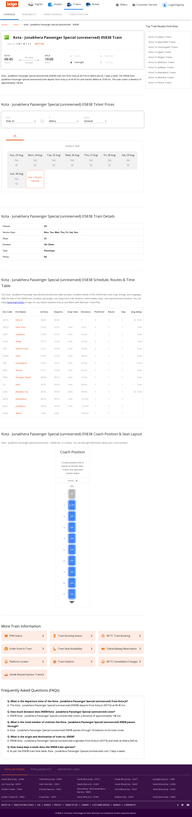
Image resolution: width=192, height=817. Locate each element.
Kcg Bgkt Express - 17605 (164, 779)
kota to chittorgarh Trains (163, 47)
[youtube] (188, 805)
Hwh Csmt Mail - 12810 (49, 784)
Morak (19, 370)
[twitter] (182, 805)
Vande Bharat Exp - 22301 (164, 789)
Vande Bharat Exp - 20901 (50, 779)
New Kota (20, 327)
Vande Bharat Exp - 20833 (164, 797)
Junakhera (20, 406)
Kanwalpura (21, 363)
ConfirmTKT (130, 805)
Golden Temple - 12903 (11, 789)
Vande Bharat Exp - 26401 (126, 784)
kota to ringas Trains (160, 57)
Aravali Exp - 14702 (47, 797)
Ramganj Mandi (23, 377)
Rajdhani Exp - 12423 (124, 797)
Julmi (18, 384)
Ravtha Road (22, 348)
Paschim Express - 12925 (50, 789)
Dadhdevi (20, 334)
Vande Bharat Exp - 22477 (126, 779)
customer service (101, 805)
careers (85, 805)
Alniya (18, 341)
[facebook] (178, 805)
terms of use (71, 805)
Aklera (19, 413)
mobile (47, 805)
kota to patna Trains (160, 82)
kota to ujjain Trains (160, 52)
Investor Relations (23, 805)
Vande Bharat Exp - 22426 (164, 784)
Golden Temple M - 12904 (12, 797)
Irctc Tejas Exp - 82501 (11, 784)
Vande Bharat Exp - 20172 (88, 779)
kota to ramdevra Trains (162, 72)
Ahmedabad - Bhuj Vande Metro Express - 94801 (91, 790)
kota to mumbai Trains (161, 77)
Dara (18, 355)
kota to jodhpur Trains (161, 67)
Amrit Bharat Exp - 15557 (126, 789)
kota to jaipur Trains (160, 36)
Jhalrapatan (21, 398)
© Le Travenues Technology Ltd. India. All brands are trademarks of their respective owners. (96, 813)
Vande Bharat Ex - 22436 (88, 797)
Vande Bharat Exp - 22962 (12, 779)
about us (5, 805)
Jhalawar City (22, 391)
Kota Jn (19, 319)
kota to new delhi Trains (162, 42)
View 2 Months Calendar (35, 179)
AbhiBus (117, 805)
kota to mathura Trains (161, 62)
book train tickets (15, 302)
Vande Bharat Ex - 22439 (88, 784)
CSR (38, 805)
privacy (58, 805)
